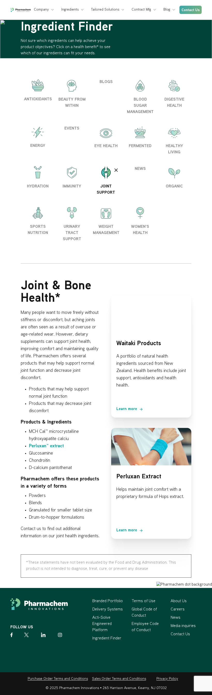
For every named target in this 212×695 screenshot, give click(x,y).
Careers (178, 609)
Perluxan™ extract (46, 446)
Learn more (126, 409)
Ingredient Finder (106, 638)
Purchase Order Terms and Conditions (58, 679)
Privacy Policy (167, 679)
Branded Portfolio (107, 601)
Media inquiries (183, 626)
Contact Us (190, 10)
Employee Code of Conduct (145, 627)
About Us (179, 601)
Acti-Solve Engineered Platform (102, 624)
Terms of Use (143, 601)
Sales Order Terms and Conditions (119, 679)
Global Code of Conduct (144, 613)
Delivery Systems (107, 609)
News (175, 618)
